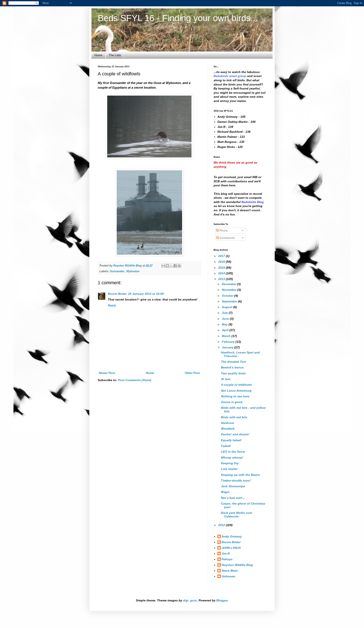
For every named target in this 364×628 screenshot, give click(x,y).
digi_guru (190, 600)
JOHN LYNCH (231, 548)
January (228, 347)
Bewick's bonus (232, 367)
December (229, 284)
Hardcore (227, 423)
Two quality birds (233, 373)
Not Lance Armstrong (236, 390)
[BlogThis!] (167, 266)
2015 (222, 267)
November (229, 289)
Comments (227, 238)
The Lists (115, 55)
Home (98, 55)
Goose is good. (232, 402)
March (227, 336)
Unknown (228, 576)
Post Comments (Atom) (134, 380)
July (225, 312)
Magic (225, 492)
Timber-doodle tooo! (236, 480)
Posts (223, 230)
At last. (226, 379)
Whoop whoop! (232, 457)
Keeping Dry (230, 463)
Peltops (227, 559)
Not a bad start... (233, 497)
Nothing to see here (235, 396)
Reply (112, 305)
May (225, 324)
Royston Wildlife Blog (237, 565)
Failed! (226, 446)
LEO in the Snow (233, 451)
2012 (222, 525)
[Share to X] (171, 266)
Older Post (192, 373)
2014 (222, 273)
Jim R (226, 553)
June (226, 318)
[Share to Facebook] (175, 266)
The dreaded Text (233, 361)
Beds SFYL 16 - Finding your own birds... (178, 18)
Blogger (222, 600)
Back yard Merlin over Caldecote (236, 514)
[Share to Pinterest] (179, 266)
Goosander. (117, 271)
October (228, 295)
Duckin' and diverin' (235, 434)
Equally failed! (231, 440)
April (225, 330)
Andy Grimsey (232, 536)
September (230, 301)
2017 (222, 256)
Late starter (229, 469)
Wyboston (132, 271)
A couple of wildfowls (236, 384)
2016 (222, 261)
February (229, 341)
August (227, 307)
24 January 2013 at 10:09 (146, 293)
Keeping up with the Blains (240, 474)
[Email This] (163, 266)
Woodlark (228, 428)
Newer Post (107, 373)
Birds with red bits (234, 417)
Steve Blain (230, 570)
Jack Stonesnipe (233, 486)
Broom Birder (117, 293)
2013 (222, 279)
